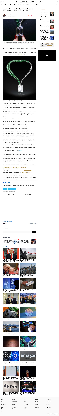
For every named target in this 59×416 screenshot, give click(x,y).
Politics (8, 4)
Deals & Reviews (36, 4)
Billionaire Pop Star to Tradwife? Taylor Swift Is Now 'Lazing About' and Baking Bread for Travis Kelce (28, 378)
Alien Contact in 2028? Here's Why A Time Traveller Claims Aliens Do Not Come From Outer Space (27, 275)
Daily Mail (21, 54)
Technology (27, 4)
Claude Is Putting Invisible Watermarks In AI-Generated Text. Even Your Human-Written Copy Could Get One (10, 393)
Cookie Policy (25, 407)
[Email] (34, 16)
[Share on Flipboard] (30, 16)
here (19, 118)
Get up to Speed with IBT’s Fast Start (48, 43)
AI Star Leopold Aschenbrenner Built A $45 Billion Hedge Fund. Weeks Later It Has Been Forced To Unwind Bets (10, 290)
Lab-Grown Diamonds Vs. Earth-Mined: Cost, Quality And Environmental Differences (19, 185)
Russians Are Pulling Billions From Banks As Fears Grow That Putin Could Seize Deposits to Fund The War (28, 260)
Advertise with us (26, 408)
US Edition (55, 4)
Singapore (36, 404)
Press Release (14, 407)
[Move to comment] (35, 16)
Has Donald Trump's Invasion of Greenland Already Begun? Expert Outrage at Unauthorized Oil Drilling (10, 334)
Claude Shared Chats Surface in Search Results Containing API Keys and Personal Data (10, 378)
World (5, 4)
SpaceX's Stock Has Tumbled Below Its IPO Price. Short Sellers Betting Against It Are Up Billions (28, 393)
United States (37, 407)
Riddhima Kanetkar (10, 14)
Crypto (23, 4)
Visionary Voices (14, 401)
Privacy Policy (30, 172)
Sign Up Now (49, 45)
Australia (36, 401)
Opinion (31, 4)
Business (19, 4)
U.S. (1, 4)
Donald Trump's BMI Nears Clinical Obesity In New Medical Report (45, 26)
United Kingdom (37, 405)
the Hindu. (20, 150)
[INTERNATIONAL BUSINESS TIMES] (29, 2)
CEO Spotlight (14, 408)
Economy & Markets (13, 4)
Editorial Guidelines (28, 194)
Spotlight (13, 405)
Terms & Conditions (26, 404)
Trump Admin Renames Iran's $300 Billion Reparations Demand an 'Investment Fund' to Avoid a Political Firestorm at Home (11, 260)
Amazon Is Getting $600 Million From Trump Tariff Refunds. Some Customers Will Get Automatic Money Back (27, 363)
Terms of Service (24, 172)
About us (25, 401)
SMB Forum (13, 404)
